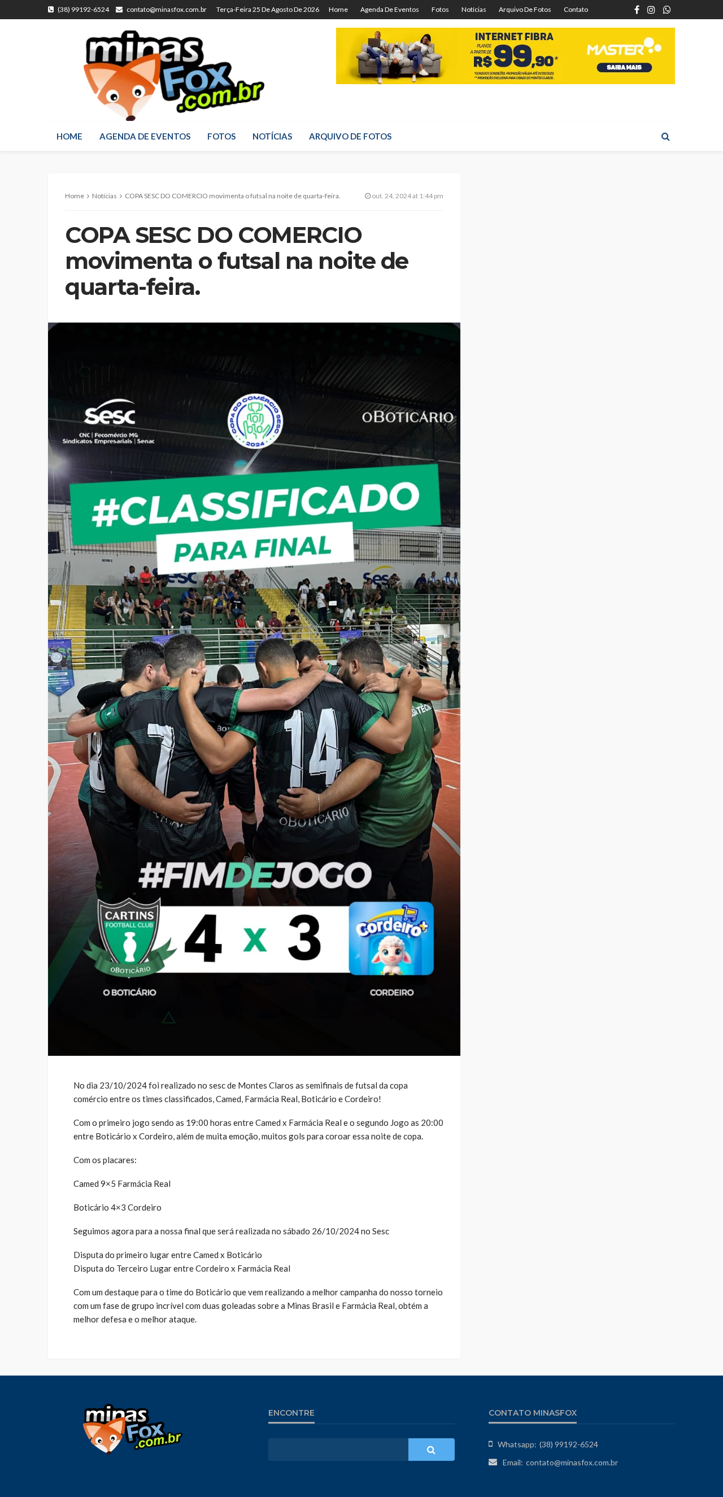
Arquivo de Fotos (525, 9)
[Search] (665, 136)
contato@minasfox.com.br (572, 1462)
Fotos (440, 9)
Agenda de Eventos (389, 9)
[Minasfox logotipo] (174, 76)
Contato (576, 9)
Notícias (473, 9)
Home (338, 9)
